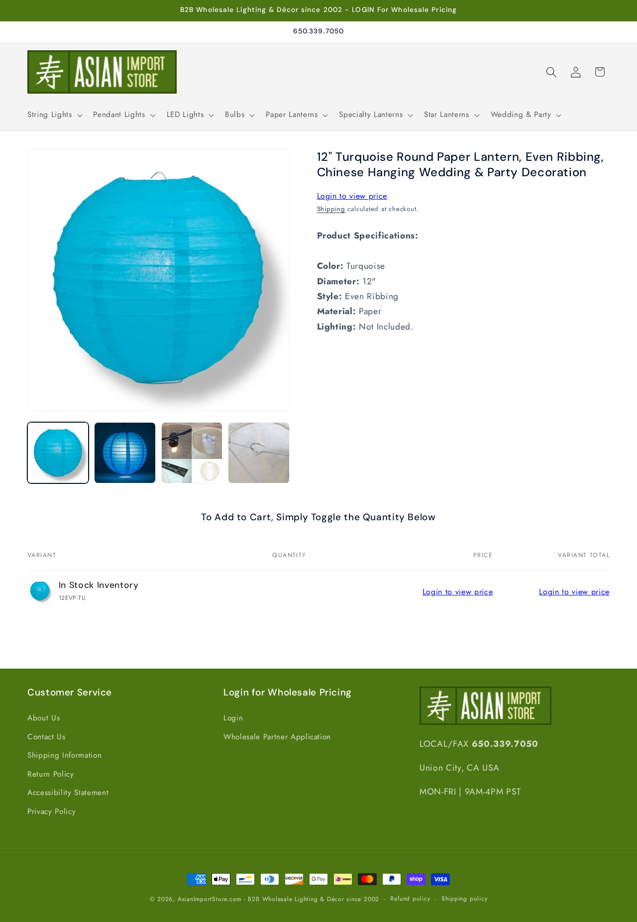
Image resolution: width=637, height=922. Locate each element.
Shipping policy (464, 898)
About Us (43, 717)
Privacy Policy (51, 811)
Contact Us (46, 736)
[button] (54, 115)
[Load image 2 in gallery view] (124, 452)
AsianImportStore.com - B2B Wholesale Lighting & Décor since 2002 (278, 899)
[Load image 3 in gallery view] (191, 452)
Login (233, 717)
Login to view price (352, 196)
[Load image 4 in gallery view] (258, 452)
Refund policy (410, 898)
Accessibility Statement (67, 792)
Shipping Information (64, 755)
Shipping (331, 209)
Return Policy (50, 773)
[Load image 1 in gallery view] (58, 452)
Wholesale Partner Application (277, 736)
